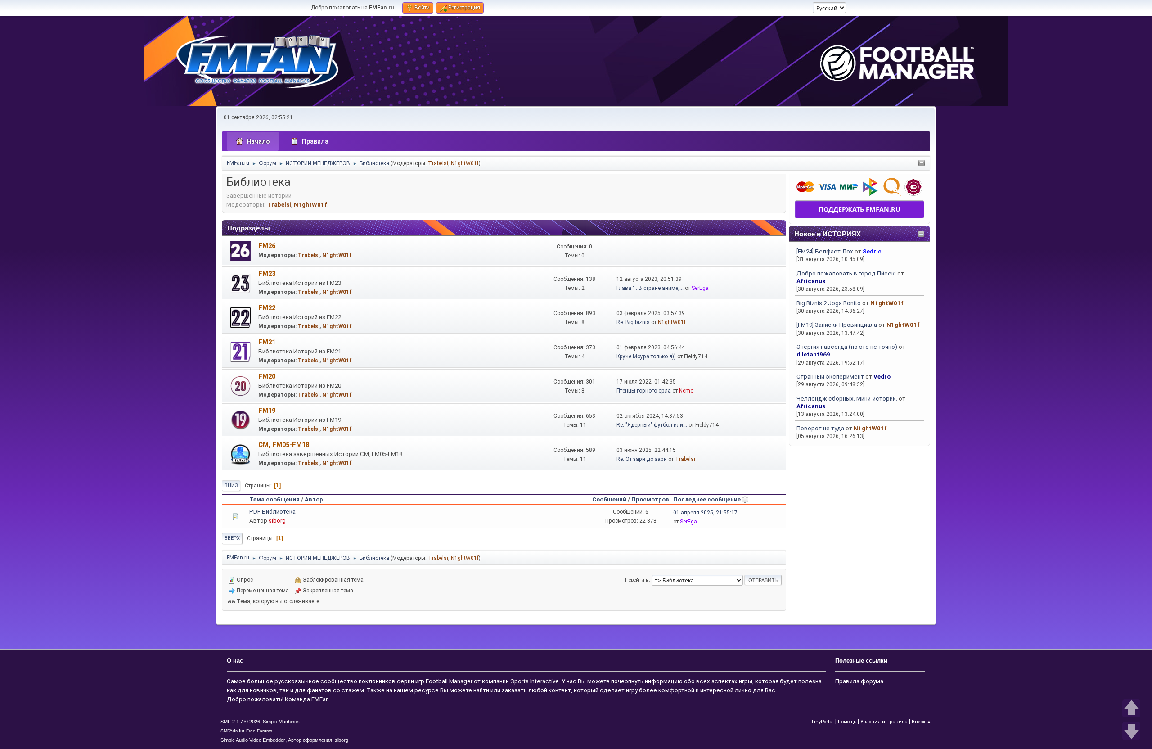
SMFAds (229, 730)
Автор (314, 499)
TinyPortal (822, 722)
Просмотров (650, 499)
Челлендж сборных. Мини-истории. (846, 398)
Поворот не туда (820, 428)
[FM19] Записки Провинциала (836, 324)
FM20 (266, 376)
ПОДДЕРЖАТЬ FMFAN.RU (859, 209)
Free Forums (259, 730)
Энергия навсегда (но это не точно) (846, 346)
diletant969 (813, 354)
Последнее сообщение (707, 499)
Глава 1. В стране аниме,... (650, 288)
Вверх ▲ (922, 722)
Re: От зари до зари (641, 459)
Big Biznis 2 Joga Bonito (828, 303)
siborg (277, 520)
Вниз (231, 485)
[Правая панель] (921, 164)
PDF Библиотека (272, 511)
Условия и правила (884, 722)
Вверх (232, 538)
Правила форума (859, 681)
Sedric (872, 251)
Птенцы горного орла (643, 391)
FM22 (266, 308)
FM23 (266, 274)
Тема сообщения (274, 499)
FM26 (266, 246)
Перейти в (637, 580)
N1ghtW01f (465, 163)
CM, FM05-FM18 (283, 445)
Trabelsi (438, 163)
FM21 (266, 342)
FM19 (266, 410)
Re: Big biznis (633, 322)
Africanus (810, 281)
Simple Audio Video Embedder (252, 740)
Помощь (847, 722)
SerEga (700, 288)
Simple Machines (281, 721)
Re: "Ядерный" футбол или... (651, 425)
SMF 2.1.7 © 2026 (240, 721)
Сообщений (609, 499)
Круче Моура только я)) (646, 356)
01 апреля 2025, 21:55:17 (705, 513)
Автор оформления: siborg (318, 740)
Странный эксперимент (830, 376)
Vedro (882, 376)
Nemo (686, 391)
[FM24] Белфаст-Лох (824, 251)
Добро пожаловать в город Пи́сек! (846, 273)
